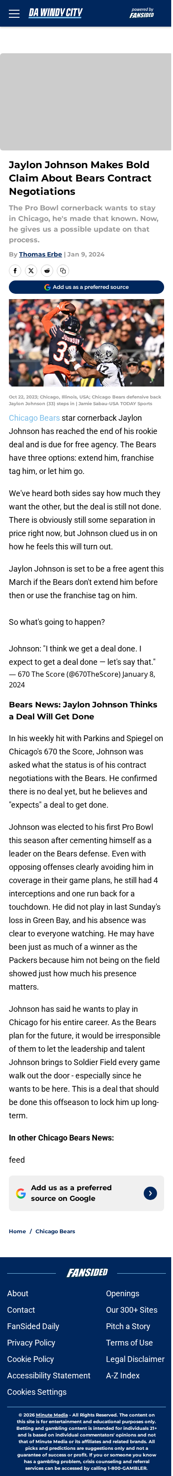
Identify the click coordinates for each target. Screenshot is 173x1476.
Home (17, 1231)
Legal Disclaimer (135, 1359)
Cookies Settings (37, 1392)
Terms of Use (129, 1342)
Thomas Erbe (40, 254)
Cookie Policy (30, 1359)
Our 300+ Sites (131, 1309)
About (17, 1293)
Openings (122, 1293)
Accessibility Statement (48, 1375)
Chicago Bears (34, 417)
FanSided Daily (33, 1326)
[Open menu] (14, 13)
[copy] (63, 270)
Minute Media (52, 1415)
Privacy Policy (31, 1342)
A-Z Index (123, 1375)
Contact (21, 1309)
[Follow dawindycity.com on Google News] (150, 1193)
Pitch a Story (128, 1326)
